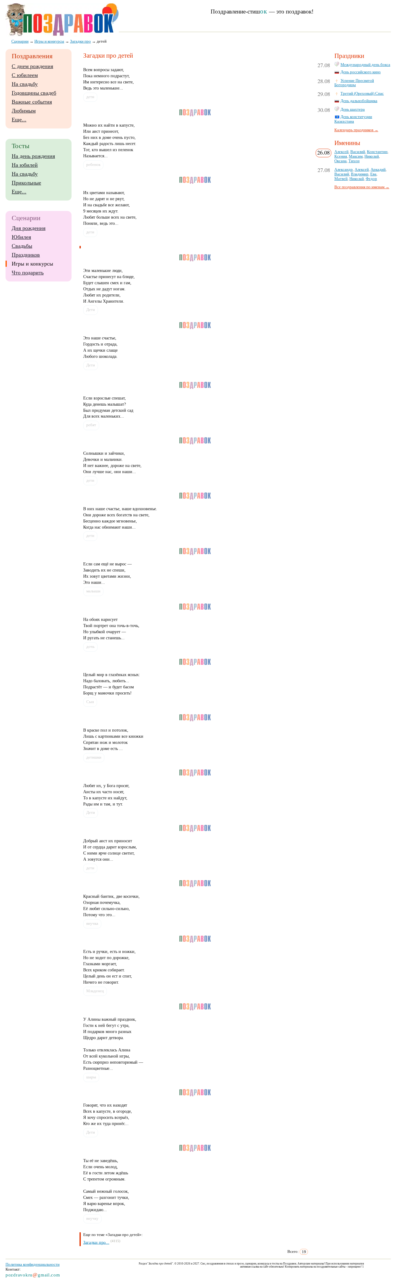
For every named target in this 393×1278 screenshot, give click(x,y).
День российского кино (360, 72)
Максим (356, 156)
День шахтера (352, 109)
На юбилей (25, 165)
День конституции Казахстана (353, 119)
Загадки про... (96, 1242)
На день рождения (33, 156)
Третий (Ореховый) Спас (362, 93)
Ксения (340, 156)
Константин (377, 152)
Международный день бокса (365, 65)
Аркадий (378, 169)
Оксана (340, 161)
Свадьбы (22, 246)
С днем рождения (32, 66)
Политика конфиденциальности (33, 1264)
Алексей (341, 152)
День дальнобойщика (358, 101)
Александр (343, 169)
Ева (373, 174)
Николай (371, 156)
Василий (357, 152)
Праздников (26, 255)
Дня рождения (28, 228)
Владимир (359, 174)
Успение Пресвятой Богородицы (354, 82)
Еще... (19, 120)
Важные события (32, 102)
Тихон (354, 161)
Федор (371, 179)
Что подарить (28, 273)
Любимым (24, 111)
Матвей (341, 179)
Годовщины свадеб (34, 93)
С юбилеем (25, 75)
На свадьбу (25, 84)
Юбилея (21, 237)
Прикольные (26, 183)
